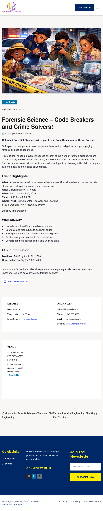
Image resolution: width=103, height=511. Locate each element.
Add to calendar (16, 281)
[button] (101, 4)
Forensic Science (30, 319)
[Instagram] (28, 476)
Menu (97, 7)
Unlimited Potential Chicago (21, 503)
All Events (10, 102)
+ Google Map (13, 375)
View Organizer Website (76, 323)
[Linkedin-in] (34, 476)
